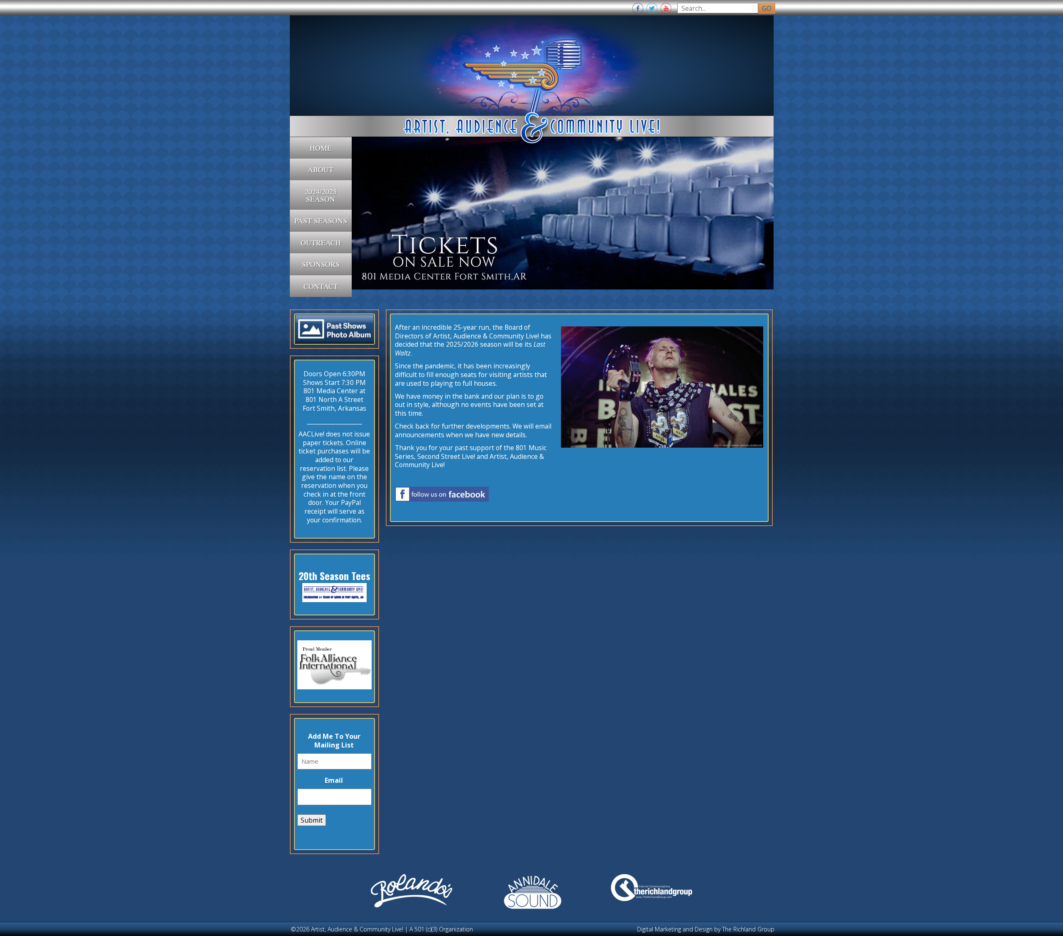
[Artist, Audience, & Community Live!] (532, 76)
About (320, 169)
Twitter (652, 8)
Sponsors (321, 264)
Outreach (321, 242)
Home (321, 148)
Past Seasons (320, 220)
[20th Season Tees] (334, 599)
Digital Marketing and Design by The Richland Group (705, 929)
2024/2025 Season (321, 195)
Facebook (637, 8)
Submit (312, 820)
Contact (321, 286)
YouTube (666, 8)
